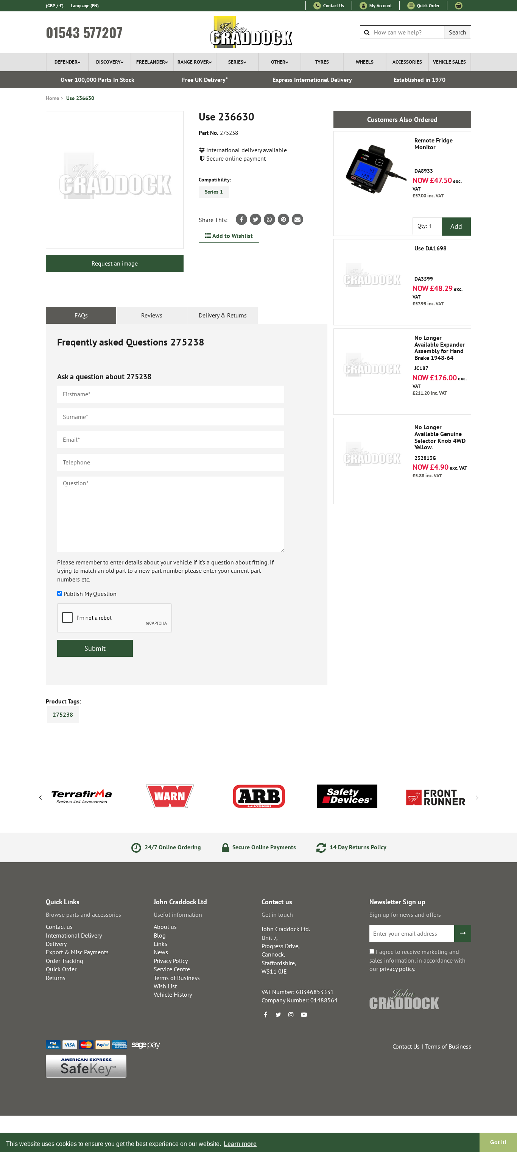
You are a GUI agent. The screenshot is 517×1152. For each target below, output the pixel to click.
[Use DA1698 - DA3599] (371, 277)
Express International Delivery (312, 79)
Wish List (165, 986)
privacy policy (397, 968)
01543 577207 (84, 32)
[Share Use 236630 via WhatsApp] (269, 219)
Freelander (150, 62)
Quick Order (427, 5)
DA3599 (430, 263)
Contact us (59, 926)
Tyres (322, 62)
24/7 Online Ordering (172, 847)
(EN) (85, 5)
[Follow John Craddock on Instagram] (291, 1014)
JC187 (439, 353)
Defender (66, 62)
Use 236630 (80, 98)
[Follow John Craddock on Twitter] (278, 1014)
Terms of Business (177, 978)
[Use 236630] (115, 180)
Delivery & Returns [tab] (223, 315)
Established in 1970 (419, 79)
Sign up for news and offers (405, 914)
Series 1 (214, 191)
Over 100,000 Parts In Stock (97, 79)
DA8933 (433, 155)
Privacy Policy (171, 960)
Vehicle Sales (449, 62)
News (161, 952)
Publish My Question (90, 593)
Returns (55, 978)
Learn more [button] (240, 1144)
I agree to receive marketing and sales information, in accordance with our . (417, 960)
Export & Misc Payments (77, 952)
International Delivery (74, 935)
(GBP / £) (55, 5)
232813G (440, 442)
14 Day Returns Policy (357, 847)
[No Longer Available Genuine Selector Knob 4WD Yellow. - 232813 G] (371, 456)
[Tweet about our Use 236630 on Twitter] (255, 219)
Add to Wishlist (232, 235)
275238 (63, 714)
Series (235, 62)
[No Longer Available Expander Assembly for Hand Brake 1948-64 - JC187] (371, 367)
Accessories (407, 62)
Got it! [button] (498, 1142)
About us (165, 926)
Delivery (56, 943)
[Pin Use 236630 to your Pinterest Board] (283, 219)
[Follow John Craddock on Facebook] (265, 1014)
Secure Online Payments (263, 847)
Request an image (115, 263)
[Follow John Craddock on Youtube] (304, 1014)
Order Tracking (64, 960)
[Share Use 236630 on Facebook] (241, 219)
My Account (380, 5)
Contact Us (333, 5)
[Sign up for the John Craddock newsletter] (462, 933)
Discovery (108, 62)
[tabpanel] (186, 504)
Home (52, 98)
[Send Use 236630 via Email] (297, 219)
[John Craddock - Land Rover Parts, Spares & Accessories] (259, 32)
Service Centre (172, 969)
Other (278, 62)
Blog (160, 935)
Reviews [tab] (151, 315)
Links (160, 943)
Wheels (365, 62)
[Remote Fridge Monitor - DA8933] (371, 169)
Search (457, 32)
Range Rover (193, 62)
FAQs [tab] (81, 315)
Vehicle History (173, 994)
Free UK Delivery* (205, 79)
